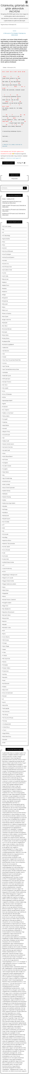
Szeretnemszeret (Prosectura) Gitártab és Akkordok (11, 202)
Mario (3, 587)
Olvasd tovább (8, 163)
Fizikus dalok (5, 416)
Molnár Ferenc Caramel (9, 599)
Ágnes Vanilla (6, 238)
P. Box (4, 652)
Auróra (4, 273)
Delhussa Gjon (6, 378)
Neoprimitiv (5, 618)
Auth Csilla (5, 276)
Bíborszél (5, 304)
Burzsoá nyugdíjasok (8, 344)
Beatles (4, 288)
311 (3, 232)
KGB (3, 528)
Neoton (4, 621)
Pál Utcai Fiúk (6, 658)
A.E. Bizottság (6, 235)
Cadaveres (5, 347)
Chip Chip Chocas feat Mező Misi (11, 360)
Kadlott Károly (6, 490)
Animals (4, 260)
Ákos (3, 242)
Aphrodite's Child (7, 270)
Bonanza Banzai (6, 329)
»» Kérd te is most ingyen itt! (13, 158)
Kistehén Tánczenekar (8, 543)
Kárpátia (4, 506)
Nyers (4, 633)
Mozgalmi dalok (6, 602)
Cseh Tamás (5, 366)
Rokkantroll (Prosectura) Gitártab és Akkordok (13, 214)
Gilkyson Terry (6, 431)
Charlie (4, 357)
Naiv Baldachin (6, 609)
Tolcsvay (4, 721)
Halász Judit (5, 441)
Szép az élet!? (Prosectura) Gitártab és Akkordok (14, 206)
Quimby (4, 674)
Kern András (5, 521)
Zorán (4, 742)
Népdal (4, 624)
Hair (3, 438)
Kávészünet (5, 515)
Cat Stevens (5, 350)
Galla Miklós (5, 425)
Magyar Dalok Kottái (8, 581)
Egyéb (4, 403)
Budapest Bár (6, 341)
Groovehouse (6, 434)
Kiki (3, 531)
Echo (3, 391)
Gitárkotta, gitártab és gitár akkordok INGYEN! (14, 8)
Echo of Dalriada (7, 394)
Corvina (4, 363)
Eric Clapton (5, 409)
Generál (4, 428)
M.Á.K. (4, 571)
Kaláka (4, 500)
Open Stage (5, 646)
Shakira (4, 686)
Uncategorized (6, 724)
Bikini (3, 307)
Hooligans (5, 462)
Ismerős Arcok (6, 481)
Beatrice (4, 291)
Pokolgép (5, 665)
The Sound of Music (7, 717)
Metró (4, 596)
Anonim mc (5, 263)
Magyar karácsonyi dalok (9, 584)
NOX (3, 630)
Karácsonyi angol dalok (8, 503)
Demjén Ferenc (6, 381)
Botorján (4, 332)
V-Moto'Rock (6, 727)
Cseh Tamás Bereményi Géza (10, 369)
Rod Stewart (5, 683)
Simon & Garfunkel (7, 693)
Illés (3, 475)
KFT (3, 525)
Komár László (6, 546)
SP (3, 699)
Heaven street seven (8, 444)
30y (3, 229)
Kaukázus (5, 512)
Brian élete (5, 335)
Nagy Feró (5, 605)
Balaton (4, 282)
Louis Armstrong (7, 568)
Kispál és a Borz (6, 540)
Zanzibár (4, 739)
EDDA (14, 31)
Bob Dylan (5, 316)
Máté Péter (5, 590)
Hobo (4, 453)
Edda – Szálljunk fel (8, 199)
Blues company (6, 313)
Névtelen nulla (6, 627)
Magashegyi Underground (9, 574)
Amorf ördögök (6, 254)
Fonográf (4, 419)
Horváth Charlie (6, 465)
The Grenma (5, 711)
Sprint (4, 702)
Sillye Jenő (5, 689)
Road (3, 680)
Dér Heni (4, 385)
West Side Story (6, 736)
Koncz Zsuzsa (6, 550)
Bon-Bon (4, 326)
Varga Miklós (5, 733)
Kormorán (5, 556)
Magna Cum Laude (7, 577)
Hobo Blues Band (7, 456)
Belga (4, 294)
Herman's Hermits (7, 447)
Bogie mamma (6, 319)
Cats (3, 354)
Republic (4, 677)
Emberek (5, 406)
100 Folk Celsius (6, 226)
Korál (3, 553)
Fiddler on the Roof (7, 413)
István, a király (6, 484)
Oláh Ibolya (5, 640)
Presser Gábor (6, 668)
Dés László (5, 388)
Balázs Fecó (5, 285)
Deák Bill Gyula (6, 375)
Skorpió (4, 696)
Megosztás (14, 178)
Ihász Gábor (5, 472)
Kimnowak (5, 534)
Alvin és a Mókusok (7, 251)
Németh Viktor (6, 615)
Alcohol (4, 248)
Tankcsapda (5, 708)
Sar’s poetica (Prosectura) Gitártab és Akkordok (14, 210)
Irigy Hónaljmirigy (7, 478)
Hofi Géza (5, 459)
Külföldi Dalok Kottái (8, 562)
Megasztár (5, 593)
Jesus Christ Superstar (8, 487)
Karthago (5, 509)
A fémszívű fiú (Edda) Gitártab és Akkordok (14, 34)
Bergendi (5, 297)
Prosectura (5, 671)
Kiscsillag (4, 537)
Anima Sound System (8, 257)
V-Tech (4, 730)
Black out (5, 310)
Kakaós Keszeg (6, 497)
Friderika (4, 422)
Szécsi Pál (5, 705)
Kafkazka (4, 493)
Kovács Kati (5, 559)
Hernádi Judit (6, 450)
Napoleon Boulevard (8, 612)
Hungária (4, 469)
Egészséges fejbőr (7, 400)
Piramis (4, 661)
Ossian (4, 649)
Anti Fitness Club (7, 266)
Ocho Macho (6, 637)
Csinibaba (5, 372)
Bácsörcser (5, 279)
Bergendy (5, 301)
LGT (3, 565)
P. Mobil (4, 655)
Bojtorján (4, 322)
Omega (4, 643)
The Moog (5, 714)
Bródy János (5, 338)
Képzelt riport (6, 518)
